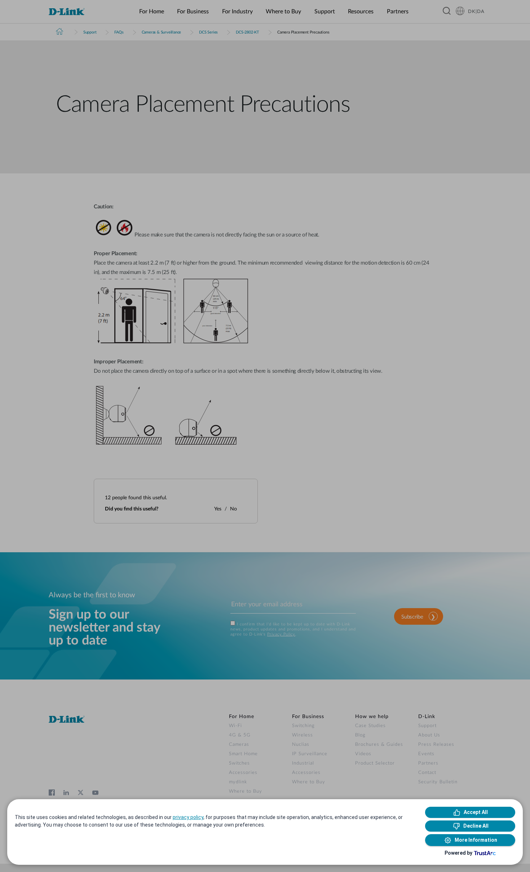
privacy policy (188, 817)
